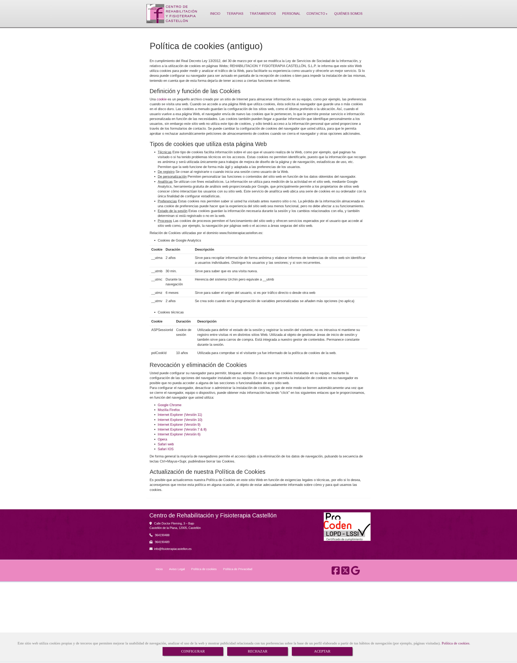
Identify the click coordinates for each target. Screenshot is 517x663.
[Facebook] (336, 573)
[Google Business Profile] (355, 573)
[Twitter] (345, 573)
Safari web (166, 444)
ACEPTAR (322, 651)
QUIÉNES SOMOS (348, 13)
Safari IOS (165, 449)
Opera (162, 439)
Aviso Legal (177, 569)
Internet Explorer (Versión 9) (179, 425)
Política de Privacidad (237, 569)
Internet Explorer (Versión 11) (180, 415)
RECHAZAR (257, 651)
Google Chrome (169, 405)
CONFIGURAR (193, 651)
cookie (162, 99)
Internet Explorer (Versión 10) (180, 420)
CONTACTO (316, 13)
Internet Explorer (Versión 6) (179, 434)
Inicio (159, 569)
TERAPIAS (235, 13)
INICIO (215, 13)
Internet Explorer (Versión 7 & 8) (182, 429)
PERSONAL (291, 13)
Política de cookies (455, 643)
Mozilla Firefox (169, 410)
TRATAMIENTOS (263, 13)
